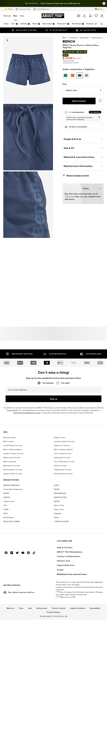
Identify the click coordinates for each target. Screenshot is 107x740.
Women (7, 16)
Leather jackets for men (64, 442)
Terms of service (59, 608)
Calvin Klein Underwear (13, 489)
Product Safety (53, 612)
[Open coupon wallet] (78, 15)
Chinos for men (60, 466)
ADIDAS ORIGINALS (11, 485)
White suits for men (11, 458)
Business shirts (9, 438)
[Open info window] (104, 3)
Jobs (30, 608)
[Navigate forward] (95, 23)
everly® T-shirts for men (13, 454)
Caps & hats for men (62, 470)
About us (10, 608)
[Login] (84, 15)
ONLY (5, 514)
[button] (83, 90)
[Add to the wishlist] (100, 101)
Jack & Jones (8, 501)
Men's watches (9, 462)
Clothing (73, 38)
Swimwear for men (62, 458)
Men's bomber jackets (63, 450)
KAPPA (57, 501)
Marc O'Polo (59, 505)
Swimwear (84, 38)
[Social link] (6, 553)
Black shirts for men (11, 466)
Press (21, 608)
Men (15, 16)
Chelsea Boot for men (63, 474)
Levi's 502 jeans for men (64, 462)
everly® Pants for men (12, 446)
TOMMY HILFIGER (61, 522)
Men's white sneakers (12, 450)
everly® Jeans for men (12, 474)
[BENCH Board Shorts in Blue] (28, 137)
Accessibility (95, 608)
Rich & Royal (8, 518)
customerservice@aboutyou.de (26, 413)
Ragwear (58, 514)
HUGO (56, 485)
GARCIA (6, 497)
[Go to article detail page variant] (66, 75)
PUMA (5, 509)
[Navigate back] (7, 40)
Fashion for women (62, 446)
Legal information (77, 608)
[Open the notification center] (90, 15)
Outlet (10, 9)
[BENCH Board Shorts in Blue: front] (28, 69)
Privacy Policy (12, 410)
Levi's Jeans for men (62, 454)
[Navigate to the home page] (18, 542)
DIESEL (57, 489)
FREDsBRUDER (60, 493)
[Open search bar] (100, 24)
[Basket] (102, 15)
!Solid (56, 518)
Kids (22, 16)
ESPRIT (6, 493)
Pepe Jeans (59, 509)
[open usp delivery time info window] (99, 117)
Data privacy (41, 608)
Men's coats (8, 442)
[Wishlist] (96, 15)
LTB (5, 505)
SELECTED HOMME (11, 522)
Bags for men (59, 438)
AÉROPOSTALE (60, 497)
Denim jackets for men (12, 470)
